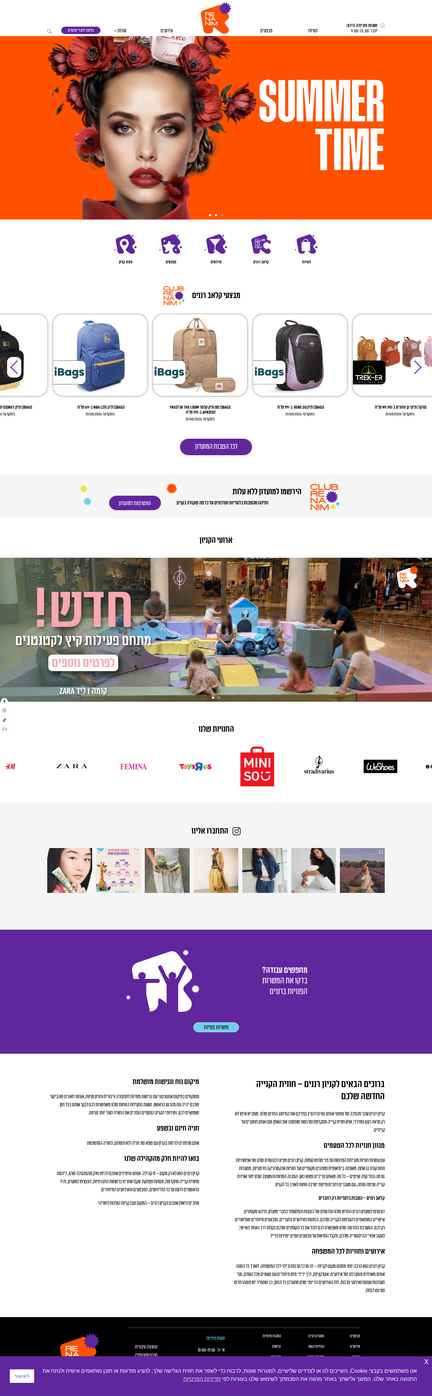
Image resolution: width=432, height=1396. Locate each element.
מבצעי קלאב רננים (216, 295)
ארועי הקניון (216, 540)
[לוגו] (371, 766)
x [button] (426, 1361)
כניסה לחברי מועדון (81, 30)
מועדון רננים (316, 1336)
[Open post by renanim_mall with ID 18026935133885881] (362, 870)
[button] (216, 18)
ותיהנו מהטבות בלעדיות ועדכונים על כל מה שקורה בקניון (222, 503)
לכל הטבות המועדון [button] (216, 446)
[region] (216, 125)
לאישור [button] (21, 1376)
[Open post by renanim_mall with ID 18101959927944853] (69, 870)
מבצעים (266, 31)
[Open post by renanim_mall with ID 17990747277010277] (313, 870)
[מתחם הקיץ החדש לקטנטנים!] (216, 630)
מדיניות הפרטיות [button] (202, 1379)
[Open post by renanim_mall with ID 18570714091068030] (216, 870)
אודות (121, 31)
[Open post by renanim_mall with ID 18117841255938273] (118, 870)
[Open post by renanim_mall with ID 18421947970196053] (167, 870)
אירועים (167, 31)
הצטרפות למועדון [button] (135, 503)
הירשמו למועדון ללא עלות (266, 492)
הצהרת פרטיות (272, 1336)
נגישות (276, 1347)
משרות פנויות (216, 1027)
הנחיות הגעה (316, 1347)
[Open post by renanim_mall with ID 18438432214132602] (264, 870)
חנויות (313, 31)
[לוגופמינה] (187, 766)
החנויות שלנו (216, 729)
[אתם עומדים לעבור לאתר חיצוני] (4, 701)
